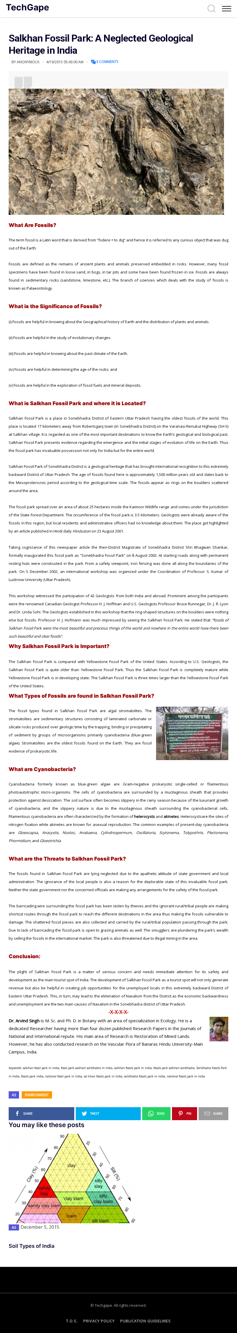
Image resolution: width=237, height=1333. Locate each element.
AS (14, 1094)
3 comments (107, 61)
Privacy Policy (99, 1320)
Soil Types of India (31, 1246)
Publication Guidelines (145, 1320)
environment (37, 1094)
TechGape (27, 7)
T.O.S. (72, 1320)
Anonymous (28, 61)
